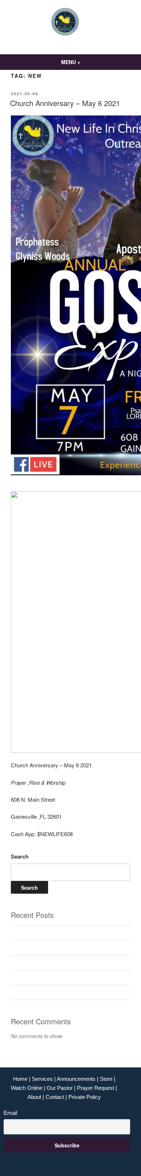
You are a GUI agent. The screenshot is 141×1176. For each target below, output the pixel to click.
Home (21, 1079)
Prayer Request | (97, 1088)
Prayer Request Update (39, 977)
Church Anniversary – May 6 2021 (65, 103)
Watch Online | (29, 1088)
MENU (68, 62)
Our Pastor (60, 1088)
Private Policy (84, 1097)
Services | (44, 1079)
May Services (27, 948)
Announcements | (78, 1079)
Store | (107, 1079)
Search (20, 856)
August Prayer (28, 933)
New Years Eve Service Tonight (48, 962)
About (34, 1097)
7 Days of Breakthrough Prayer (47, 992)
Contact (55, 1097)
